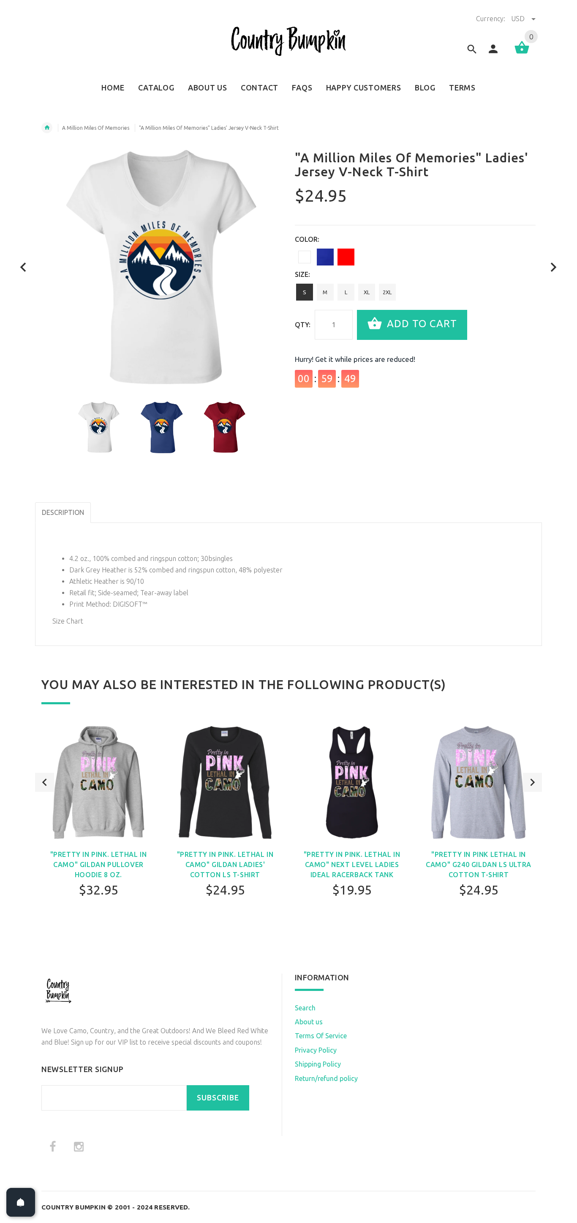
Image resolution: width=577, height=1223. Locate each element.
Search (305, 1008)
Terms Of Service (321, 1036)
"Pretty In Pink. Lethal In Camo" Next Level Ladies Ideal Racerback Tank (352, 864)
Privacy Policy (316, 1050)
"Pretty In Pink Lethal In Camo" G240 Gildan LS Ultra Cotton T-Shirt (478, 864)
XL (367, 292)
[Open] (20, 1202)
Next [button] (532, 782)
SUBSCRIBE (218, 1098)
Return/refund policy (326, 1078)
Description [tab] (63, 512)
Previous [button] (44, 782)
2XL (387, 292)
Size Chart (67, 621)
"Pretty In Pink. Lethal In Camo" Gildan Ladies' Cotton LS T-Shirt (225, 864)
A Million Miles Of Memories (95, 128)
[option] (99, 427)
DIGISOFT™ (130, 604)
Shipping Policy (318, 1064)
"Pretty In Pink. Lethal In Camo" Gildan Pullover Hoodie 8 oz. (98, 864)
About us (309, 1022)
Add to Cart (420, 324)
